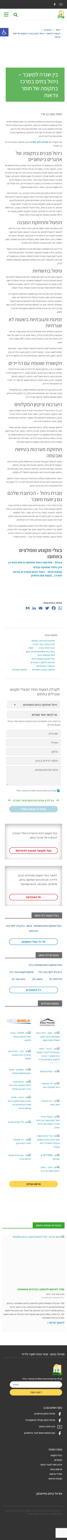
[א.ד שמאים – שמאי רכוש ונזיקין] (19, 1141)
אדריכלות (55, 979)
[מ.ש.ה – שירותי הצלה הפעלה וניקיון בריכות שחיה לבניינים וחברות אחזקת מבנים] (19, 1103)
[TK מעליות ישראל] (19, 1122)
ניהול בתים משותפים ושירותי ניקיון (40, 651)
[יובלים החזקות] (48, 1071)
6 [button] (26, 1337)
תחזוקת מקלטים (20, 669)
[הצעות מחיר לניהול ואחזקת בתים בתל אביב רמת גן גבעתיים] (19, 1085)
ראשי (58, 29)
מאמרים (48, 29)
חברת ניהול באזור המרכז (44, 644)
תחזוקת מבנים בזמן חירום (43, 669)
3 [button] (40, 1337)
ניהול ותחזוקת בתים (46, 655)
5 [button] (31, 1337)
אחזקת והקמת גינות (21, 972)
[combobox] (33, 704)
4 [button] (36, 1337)
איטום (37, 979)
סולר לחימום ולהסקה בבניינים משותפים (41, 1289)
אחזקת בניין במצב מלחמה (43, 640)
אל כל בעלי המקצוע (34, 941)
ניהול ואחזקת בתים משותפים (45, 965)
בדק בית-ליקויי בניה (50, 972)
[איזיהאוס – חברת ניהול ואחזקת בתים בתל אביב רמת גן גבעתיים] (48, 1021)
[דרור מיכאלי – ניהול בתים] (48, 1103)
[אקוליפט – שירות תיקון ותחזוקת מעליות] (19, 1071)
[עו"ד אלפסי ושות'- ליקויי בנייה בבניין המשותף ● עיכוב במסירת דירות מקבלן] (48, 1141)
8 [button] (16, 1337)
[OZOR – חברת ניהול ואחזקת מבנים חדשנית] (19, 1036)
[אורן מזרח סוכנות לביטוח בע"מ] (19, 1157)
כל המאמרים (33, 990)
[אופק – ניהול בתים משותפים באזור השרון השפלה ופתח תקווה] (48, 1036)
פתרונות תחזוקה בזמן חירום (42, 662)
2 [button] (45, 1337)
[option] (33, 1283)
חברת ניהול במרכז (39, 142)
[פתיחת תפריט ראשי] (6, 14)
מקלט (31, 647)
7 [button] (21, 1337)
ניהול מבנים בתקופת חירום (43, 658)
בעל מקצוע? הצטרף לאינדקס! (34, 850)
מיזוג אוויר (18, 979)
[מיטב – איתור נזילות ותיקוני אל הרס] (48, 1169)
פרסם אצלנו (34, 1184)
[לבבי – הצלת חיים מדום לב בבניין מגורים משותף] (19, 1055)
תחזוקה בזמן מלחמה (45, 665)
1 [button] (50, 1337)
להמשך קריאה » (55, 1322)
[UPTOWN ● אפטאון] (48, 1157)
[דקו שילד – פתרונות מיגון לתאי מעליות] (19, 1021)
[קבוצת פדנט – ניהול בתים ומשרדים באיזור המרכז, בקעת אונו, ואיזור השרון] (48, 1122)
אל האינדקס (33, 897)
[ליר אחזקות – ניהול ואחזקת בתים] (48, 1085)
